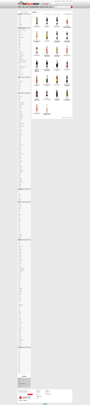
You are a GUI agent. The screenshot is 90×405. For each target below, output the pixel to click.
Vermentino (20, 184)
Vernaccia (20, 185)
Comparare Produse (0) (68, 14)
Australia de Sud (21, 246)
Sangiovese (20, 143)
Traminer (20, 182)
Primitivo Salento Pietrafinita (67, 85)
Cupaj (19, 95)
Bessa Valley (20, 249)
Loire (19, 272)
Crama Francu (20, 56)
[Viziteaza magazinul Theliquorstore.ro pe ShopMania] (45, 403)
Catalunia (20, 256)
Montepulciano (20, 124)
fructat (19, 89)
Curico (19, 262)
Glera (19, 159)
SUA (19, 217)
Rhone (19, 281)
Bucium (19, 50)
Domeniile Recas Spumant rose (47, 56)
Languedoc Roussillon (21, 269)
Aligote (20, 15)
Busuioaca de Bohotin (21, 102)
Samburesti (20, 24)
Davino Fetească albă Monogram (67, 41)
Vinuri (27, 6)
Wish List (37, 393)
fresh (19, 79)
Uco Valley (20, 338)
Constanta (20, 300)
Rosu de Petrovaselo (47, 99)
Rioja (19, 282)
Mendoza (20, 313)
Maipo (19, 275)
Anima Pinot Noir (57, 26)
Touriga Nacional (21, 181)
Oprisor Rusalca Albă (37, 85)
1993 (19, 368)
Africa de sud (20, 205)
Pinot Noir (20, 137)
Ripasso (20, 175)
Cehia (19, 223)
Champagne (20, 259)
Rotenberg (20, 43)
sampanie (20, 198)
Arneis (19, 101)
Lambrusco (20, 162)
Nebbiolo (20, 127)
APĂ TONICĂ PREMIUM (34, 6)
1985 (19, 358)
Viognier (20, 187)
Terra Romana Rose (36, 113)
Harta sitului (38, 398)
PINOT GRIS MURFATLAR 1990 (47, 85)
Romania (20, 204)
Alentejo (20, 294)
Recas (19, 320)
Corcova (20, 31)
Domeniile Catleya (21, 59)
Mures (19, 316)
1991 (19, 365)
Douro (19, 265)
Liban (19, 233)
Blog (50, 6)
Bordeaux (20, 250)
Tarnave (20, 332)
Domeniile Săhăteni (21, 37)
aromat (20, 17)
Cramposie (20, 111)
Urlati (19, 20)
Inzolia (19, 121)
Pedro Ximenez (20, 134)
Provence (20, 278)
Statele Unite (20, 236)
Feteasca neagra (21, 114)
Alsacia (19, 243)
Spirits (23, 6)
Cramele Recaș (20, 34)
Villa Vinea (20, 75)
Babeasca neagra (21, 153)
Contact (37, 397)
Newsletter (37, 394)
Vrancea (20, 345)
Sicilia (19, 284)
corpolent (20, 82)
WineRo (20, 47)
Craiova (20, 301)
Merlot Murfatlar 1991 (57, 70)
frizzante (20, 195)
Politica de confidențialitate (48, 393)
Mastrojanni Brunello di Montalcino (36, 70)
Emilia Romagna (21, 304)
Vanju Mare (20, 291)
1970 (19, 349)
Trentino (20, 336)
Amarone (20, 152)
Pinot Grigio (20, 172)
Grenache (20, 120)
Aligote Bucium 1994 (36, 26)
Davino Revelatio (37, 55)
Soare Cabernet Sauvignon (57, 99)
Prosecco (20, 140)
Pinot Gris (20, 136)
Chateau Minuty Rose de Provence (36, 41)
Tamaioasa (20, 178)
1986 (19, 359)
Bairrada (20, 297)
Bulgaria (20, 208)
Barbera (20, 155)
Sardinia (20, 326)
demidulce (20, 85)
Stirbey (19, 72)
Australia (20, 207)
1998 (19, 371)
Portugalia (20, 214)
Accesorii (42, 6)
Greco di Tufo (20, 118)
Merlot (19, 98)
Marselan (20, 165)
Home (19, 6)
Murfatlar (20, 317)
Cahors (19, 298)
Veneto (19, 342)
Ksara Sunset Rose (67, 55)
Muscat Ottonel (20, 169)
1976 (19, 352)
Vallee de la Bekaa (21, 339)
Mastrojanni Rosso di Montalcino (46, 70)
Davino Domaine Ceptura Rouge (57, 41)
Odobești (20, 319)
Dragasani (20, 266)
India (19, 227)
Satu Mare (20, 329)
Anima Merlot (47, 26)
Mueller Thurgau (21, 166)
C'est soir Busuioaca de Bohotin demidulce (67, 27)
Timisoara (20, 333)
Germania (20, 226)
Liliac (19, 69)
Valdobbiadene (20, 288)
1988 (19, 362)
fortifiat (19, 194)
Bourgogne (20, 252)
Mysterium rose (67, 69)
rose (19, 197)
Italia (19, 230)
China (19, 224)
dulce (19, 88)
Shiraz (19, 146)
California (20, 253)
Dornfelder (20, 156)
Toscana (20, 285)
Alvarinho (20, 150)
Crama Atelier (20, 53)
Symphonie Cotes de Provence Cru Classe (47, 114)
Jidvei (19, 63)
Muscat (19, 168)
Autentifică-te (69, 3)
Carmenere (20, 105)
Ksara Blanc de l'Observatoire (57, 56)
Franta (19, 211)
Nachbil (19, 40)
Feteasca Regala (21, 115)
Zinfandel (20, 149)
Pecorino (20, 133)
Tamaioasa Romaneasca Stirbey (67, 99)
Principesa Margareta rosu (37, 99)
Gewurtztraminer (21, 117)
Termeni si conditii (47, 394)
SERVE (20, 18)
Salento (19, 323)
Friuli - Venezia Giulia (21, 268)
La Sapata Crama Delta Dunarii (23, 66)
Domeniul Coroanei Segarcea (22, 30)
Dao (19, 303)
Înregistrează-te (65, 3)
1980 (19, 355)
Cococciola (20, 108)
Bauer (19, 49)
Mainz (19, 310)
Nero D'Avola (20, 130)
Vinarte (19, 46)
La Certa (20, 65)
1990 (19, 364)
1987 (19, 361)
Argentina (20, 220)
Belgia (20, 21)
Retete (46, 6)
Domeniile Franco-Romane (22, 62)
